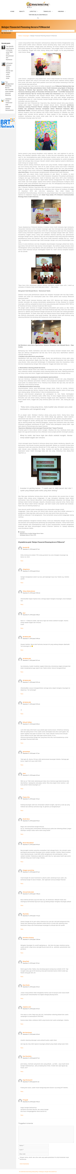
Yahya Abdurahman (29, 591)
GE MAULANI (27, 636)
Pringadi (25, 1100)
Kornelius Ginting (28, 937)
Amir (24, 773)
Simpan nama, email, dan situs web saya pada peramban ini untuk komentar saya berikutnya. (44, 1158)
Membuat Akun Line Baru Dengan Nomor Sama (31, 533)
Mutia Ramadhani (28, 842)
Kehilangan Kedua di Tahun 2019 (28, 535)
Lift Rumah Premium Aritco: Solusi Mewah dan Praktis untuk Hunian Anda (9, 71)
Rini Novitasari (27, 1032)
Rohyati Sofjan (27, 722)
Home (12, 11)
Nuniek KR (26, 547)
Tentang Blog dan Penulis (38, 14)
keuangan (26, 35)
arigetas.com (27, 1007)
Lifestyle (33, 11)
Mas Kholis (26, 985)
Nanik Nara (26, 819)
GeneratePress (53, 1171)
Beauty (21, 11)
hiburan (61, 11)
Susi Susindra (27, 1056)
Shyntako (26, 914)
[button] (38, 18)
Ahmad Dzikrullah (28, 892)
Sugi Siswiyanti (27, 1080)
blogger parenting (28, 870)
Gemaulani (7, 33)
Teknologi (47, 11)
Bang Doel (26, 961)
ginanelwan (26, 751)
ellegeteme (26, 569)
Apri (24, 613)
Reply (22, 560)
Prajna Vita (26, 797)
